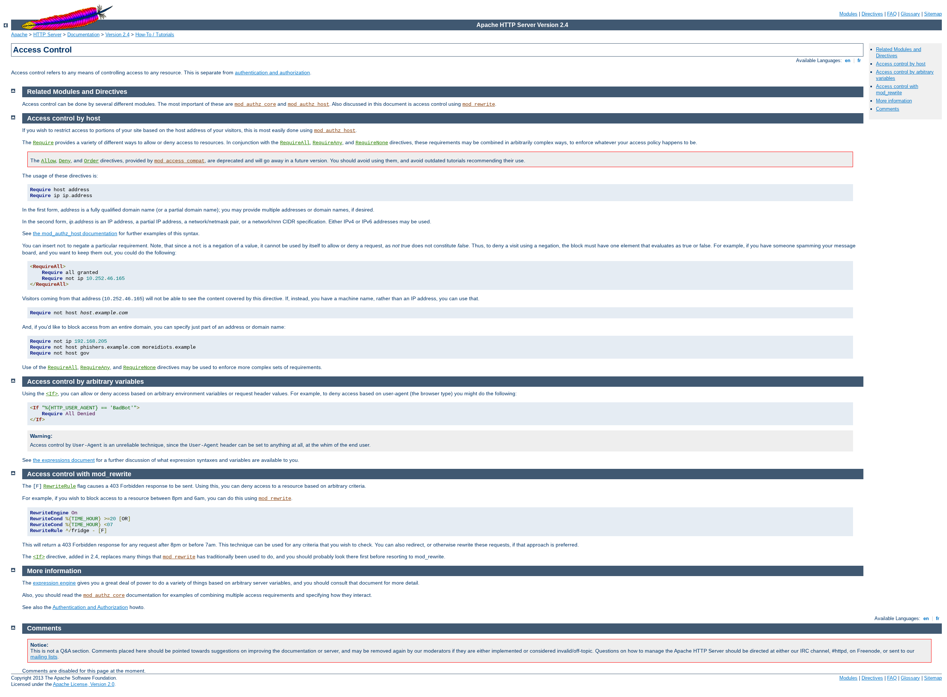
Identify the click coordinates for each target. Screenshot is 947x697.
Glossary (910, 14)
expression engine (54, 583)
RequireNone (371, 143)
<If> (52, 394)
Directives (872, 14)
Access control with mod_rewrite (897, 89)
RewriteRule (59, 486)
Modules (848, 14)
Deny (65, 161)
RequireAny (327, 143)
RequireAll (295, 143)
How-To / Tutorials (154, 34)
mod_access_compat (179, 161)
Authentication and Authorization (90, 607)
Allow (48, 161)
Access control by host (901, 64)
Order (91, 161)
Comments (887, 109)
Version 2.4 (117, 34)
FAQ (892, 14)
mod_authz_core (255, 104)
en (847, 60)
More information (894, 101)
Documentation (83, 34)
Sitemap (933, 14)
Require (43, 143)
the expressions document (64, 460)
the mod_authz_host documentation (75, 233)
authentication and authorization (272, 72)
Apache (19, 34)
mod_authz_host (308, 104)
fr (859, 60)
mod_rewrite (478, 104)
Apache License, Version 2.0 (83, 684)
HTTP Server (47, 34)
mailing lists (43, 657)
